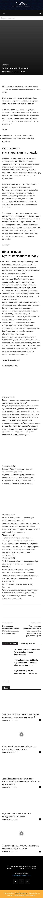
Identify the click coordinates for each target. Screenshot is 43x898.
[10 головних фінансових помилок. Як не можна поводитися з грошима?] (21, 702)
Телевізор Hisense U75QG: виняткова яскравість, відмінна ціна (20, 847)
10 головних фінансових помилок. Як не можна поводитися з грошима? (20, 716)
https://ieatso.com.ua (21, 893)
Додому (3, 18)
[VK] (9, 80)
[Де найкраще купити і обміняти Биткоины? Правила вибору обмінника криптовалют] (21, 766)
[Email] (35, 80)
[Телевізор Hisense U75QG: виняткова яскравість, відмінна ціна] (21, 833)
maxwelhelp (7, 71)
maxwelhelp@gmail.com (22, 875)
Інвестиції (11, 18)
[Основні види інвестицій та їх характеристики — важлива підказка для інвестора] (7, 662)
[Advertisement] (21, 34)
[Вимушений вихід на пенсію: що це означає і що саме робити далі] (21, 734)
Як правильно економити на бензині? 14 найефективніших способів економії (11, 629)
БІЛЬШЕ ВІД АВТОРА (27, 643)
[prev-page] (3, 681)
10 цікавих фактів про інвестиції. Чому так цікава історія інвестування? (27, 651)
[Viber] (19, 80)
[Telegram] (24, 80)
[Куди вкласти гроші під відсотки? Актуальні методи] (7, 670)
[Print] (40, 80)
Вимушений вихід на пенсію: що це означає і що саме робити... (19, 748)
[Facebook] (4, 80)
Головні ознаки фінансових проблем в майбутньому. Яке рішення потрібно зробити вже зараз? (32, 631)
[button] (3, 13)
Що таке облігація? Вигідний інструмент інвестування (16, 815)
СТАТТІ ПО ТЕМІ (10, 643)
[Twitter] (14, 80)
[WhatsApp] (30, 80)
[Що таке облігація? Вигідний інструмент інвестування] (21, 801)
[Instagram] (21, 881)
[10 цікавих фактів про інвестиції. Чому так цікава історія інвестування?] (7, 649)
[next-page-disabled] (7, 681)
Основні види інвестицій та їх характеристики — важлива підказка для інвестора (26, 662)
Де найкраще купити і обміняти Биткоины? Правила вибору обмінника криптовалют (21, 781)
